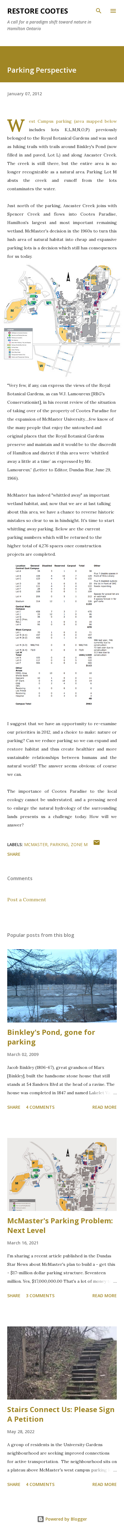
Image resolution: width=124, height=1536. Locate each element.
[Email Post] (96, 844)
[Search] (98, 10)
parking (59, 844)
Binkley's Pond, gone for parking (51, 1037)
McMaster (36, 844)
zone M (79, 844)
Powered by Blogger (65, 1519)
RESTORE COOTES (37, 11)
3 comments (40, 1295)
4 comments (40, 1107)
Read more (104, 1107)
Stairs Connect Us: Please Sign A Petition (61, 1414)
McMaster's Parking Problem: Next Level (60, 1225)
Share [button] (13, 854)
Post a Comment (26, 899)
